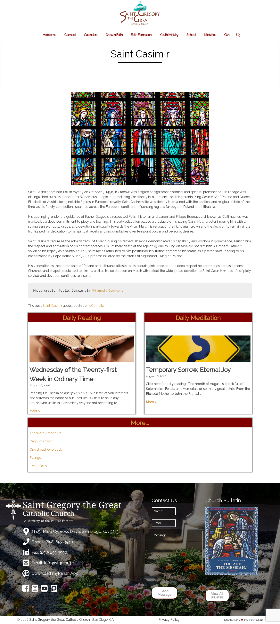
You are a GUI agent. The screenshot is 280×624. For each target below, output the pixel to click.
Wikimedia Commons (107, 290)
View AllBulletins (217, 595)
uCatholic (96, 306)
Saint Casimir (52, 306)
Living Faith (38, 466)
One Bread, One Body (46, 449)
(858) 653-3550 (53, 552)
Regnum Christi (41, 441)
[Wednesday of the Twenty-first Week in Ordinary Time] (82, 359)
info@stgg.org (57, 562)
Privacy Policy (169, 620)
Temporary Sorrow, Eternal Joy (188, 369)
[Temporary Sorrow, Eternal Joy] (198, 359)
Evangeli (36, 458)
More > (35, 411)
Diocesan (256, 620)
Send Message (164, 593)
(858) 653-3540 (59, 541)
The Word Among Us (45, 433)
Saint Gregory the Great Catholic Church (59, 620)
